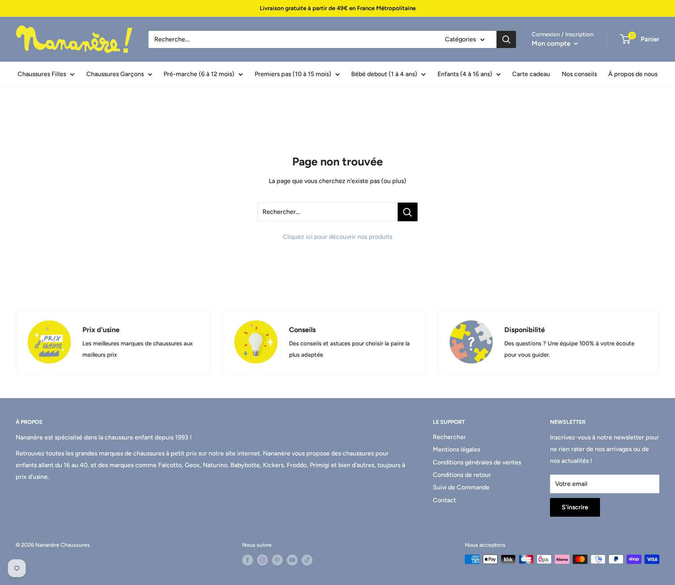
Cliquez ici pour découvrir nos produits (337, 236)
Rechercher (449, 437)
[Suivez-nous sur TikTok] (307, 560)
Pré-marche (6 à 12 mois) (199, 74)
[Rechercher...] (408, 212)
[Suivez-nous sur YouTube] (292, 560)
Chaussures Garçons (115, 74)
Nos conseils (579, 74)
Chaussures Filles (42, 74)
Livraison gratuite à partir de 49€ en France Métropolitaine (338, 8)
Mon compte (552, 43)
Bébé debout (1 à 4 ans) (384, 74)
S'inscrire (575, 507)
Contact (444, 500)
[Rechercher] (506, 39)
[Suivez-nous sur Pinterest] (277, 560)
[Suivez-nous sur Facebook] (247, 560)
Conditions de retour (462, 474)
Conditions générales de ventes (477, 462)
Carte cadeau (531, 74)
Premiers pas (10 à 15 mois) (293, 74)
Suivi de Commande (461, 487)
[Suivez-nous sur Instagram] (262, 560)
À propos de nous (632, 74)
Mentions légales (456, 449)
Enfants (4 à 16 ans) (465, 74)
